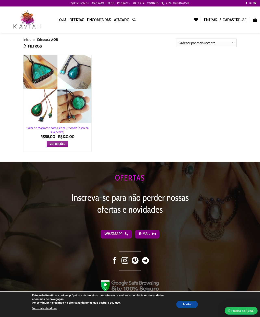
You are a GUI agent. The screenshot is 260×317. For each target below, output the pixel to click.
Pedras (122, 3)
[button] (134, 20)
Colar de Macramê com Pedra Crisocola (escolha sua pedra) (57, 130)
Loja (62, 19)
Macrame (98, 3)
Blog (110, 3)
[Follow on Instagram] (250, 3)
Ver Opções (57, 143)
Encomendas (99, 19)
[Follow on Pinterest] (255, 3)
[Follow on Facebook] (246, 3)
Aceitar (187, 304)
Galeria (138, 3)
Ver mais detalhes (44, 308)
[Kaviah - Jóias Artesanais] (27, 19)
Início (27, 39)
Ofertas (76, 19)
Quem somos (80, 3)
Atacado (122, 19)
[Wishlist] (196, 19)
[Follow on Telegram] (145, 261)
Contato (153, 3)
